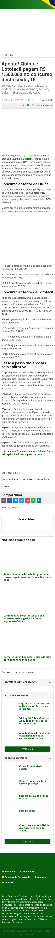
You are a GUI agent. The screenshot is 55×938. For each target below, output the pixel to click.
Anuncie (41, 877)
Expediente (28, 871)
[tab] (27, 682)
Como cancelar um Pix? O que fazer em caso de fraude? (34, 828)
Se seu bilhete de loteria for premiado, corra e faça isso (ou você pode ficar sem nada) (27, 577)
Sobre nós (10, 871)
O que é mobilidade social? (30, 768)
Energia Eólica (27, 810)
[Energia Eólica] (11, 814)
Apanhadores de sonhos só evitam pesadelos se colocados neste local (34, 735)
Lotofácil (27, 479)
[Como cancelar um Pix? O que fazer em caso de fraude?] (11, 828)
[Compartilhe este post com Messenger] (28, 105)
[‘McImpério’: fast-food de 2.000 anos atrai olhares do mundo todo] (11, 721)
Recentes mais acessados (21, 682)
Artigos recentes (16, 758)
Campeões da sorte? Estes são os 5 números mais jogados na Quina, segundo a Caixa (24, 618)
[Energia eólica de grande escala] (11, 799)
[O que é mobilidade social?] (11, 769)
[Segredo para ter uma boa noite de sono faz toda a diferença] (11, 707)
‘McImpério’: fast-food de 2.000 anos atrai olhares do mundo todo (34, 721)
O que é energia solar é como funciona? (32, 782)
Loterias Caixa (10, 479)
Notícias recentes (16, 695)
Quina (6, 486)
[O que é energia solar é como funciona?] (11, 784)
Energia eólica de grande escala (33, 797)
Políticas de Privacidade (17, 877)
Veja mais (27, 748)
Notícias (7, 55)
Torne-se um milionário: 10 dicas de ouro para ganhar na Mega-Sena (27, 658)
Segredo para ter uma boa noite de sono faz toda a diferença (34, 706)
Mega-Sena (43, 479)
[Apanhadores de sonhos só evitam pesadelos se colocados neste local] (11, 736)
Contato (9, 882)
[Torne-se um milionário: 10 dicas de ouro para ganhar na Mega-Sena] (27, 652)
